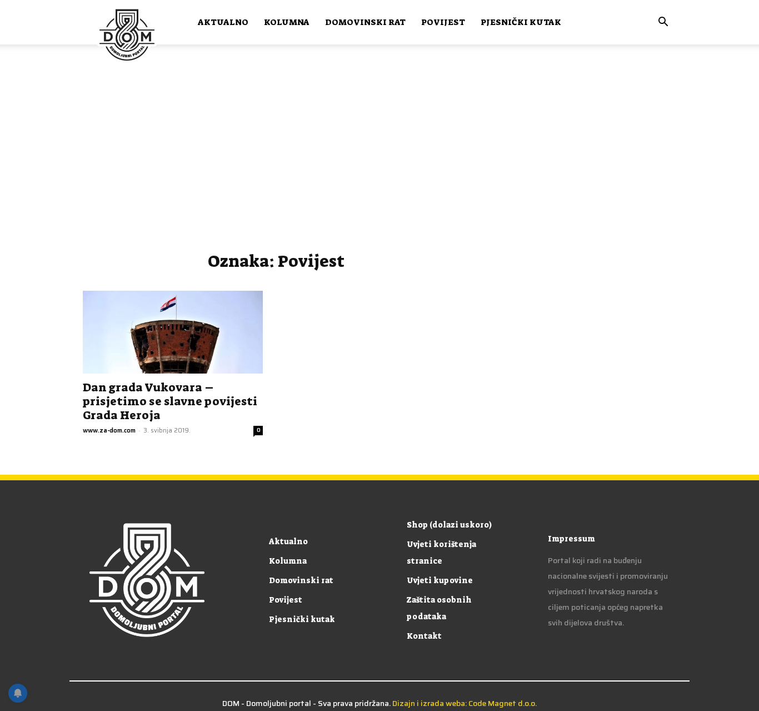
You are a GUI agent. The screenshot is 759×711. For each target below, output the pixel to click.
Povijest (443, 22)
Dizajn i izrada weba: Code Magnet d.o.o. (464, 703)
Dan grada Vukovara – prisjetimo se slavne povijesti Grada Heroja (170, 401)
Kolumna (286, 22)
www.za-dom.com (109, 430)
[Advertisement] (379, 155)
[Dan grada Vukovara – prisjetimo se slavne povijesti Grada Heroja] (173, 332)
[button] (663, 23)
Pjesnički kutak (521, 22)
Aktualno (223, 22)
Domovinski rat (365, 22)
